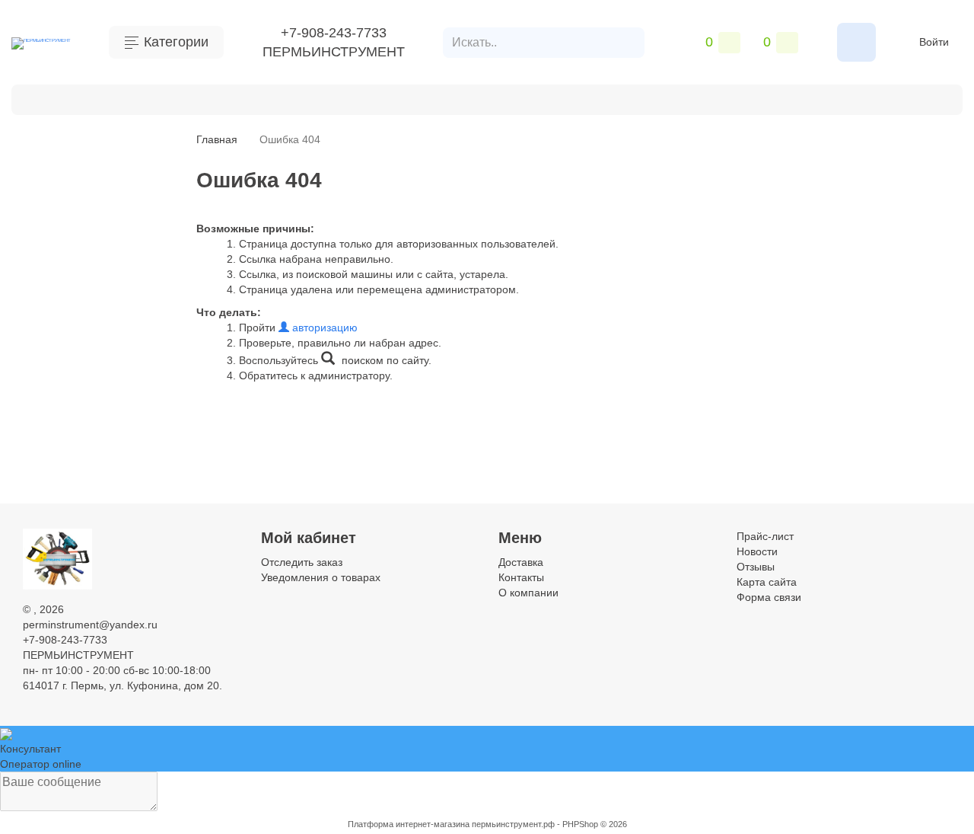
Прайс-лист (765, 536)
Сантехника (739, 97)
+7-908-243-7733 (334, 32)
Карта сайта (767, 582)
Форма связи (769, 597)
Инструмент (185, 97)
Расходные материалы (439, 97)
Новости (757, 551)
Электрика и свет (844, 97)
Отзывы (756, 567)
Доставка (520, 562)
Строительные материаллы (605, 97)
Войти (934, 42)
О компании (528, 592)
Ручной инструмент (297, 97)
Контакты (521, 577)
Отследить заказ (301, 562)
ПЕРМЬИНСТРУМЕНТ (334, 51)
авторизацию (323, 327)
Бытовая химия (84, 97)
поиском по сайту (383, 360)
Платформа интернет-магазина (408, 824)
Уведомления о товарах (320, 577)
